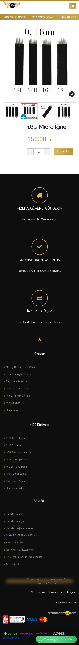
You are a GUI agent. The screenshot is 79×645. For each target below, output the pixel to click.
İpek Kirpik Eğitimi (15, 481)
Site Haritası (38, 592)
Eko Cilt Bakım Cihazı (17, 388)
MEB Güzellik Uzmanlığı (18, 452)
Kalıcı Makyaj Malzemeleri (20, 528)
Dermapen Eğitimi (15, 488)
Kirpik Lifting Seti (15, 542)
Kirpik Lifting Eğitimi (16, 474)
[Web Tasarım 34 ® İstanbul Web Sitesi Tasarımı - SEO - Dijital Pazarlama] (62, 613)
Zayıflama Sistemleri (17, 381)
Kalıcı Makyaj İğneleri (17, 521)
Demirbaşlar (12, 410)
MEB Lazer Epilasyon (17, 459)
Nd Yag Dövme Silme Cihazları (22, 367)
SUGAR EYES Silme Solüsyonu (22, 535)
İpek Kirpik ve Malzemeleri (20, 549)
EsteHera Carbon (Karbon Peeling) (24, 557)
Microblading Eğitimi (17, 466)
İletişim (71, 592)
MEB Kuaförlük (14, 445)
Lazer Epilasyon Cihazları (19, 374)
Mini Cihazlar (13, 403)
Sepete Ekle (63, 151)
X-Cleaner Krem (14, 564)
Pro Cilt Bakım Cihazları (18, 395)
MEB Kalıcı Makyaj (15, 438)
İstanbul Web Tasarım (64, 602)
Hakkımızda (56, 592)
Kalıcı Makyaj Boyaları (18, 514)
